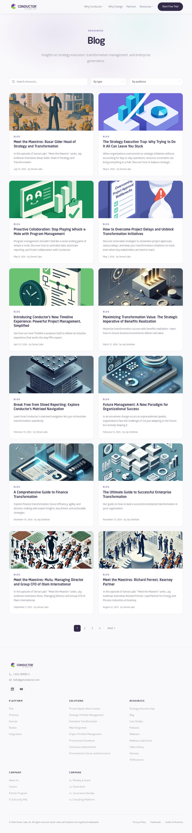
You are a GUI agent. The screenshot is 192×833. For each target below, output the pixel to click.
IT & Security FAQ (18, 799)
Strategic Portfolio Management (86, 715)
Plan (11, 708)
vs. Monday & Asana (80, 780)
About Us (14, 780)
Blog (132, 715)
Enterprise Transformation (83, 721)
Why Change (115, 6)
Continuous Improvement (82, 747)
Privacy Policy (139, 822)
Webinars (135, 734)
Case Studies (136, 721)
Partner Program (18, 793)
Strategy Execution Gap (142, 708)
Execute (13, 721)
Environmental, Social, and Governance (89, 753)
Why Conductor (93, 6)
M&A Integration (78, 727)
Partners (131, 6)
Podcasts (134, 727)
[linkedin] (12, 689)
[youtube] (21, 689)
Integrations (15, 734)
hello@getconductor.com (26, 679)
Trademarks (155, 822)
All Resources (137, 759)
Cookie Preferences (174, 822)
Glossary (134, 753)
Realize (13, 727)
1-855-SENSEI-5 (21, 674)
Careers (13, 786)
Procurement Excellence (82, 740)
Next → (111, 628)
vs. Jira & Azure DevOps (81, 793)
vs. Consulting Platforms (82, 799)
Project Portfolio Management (85, 734)
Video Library (137, 747)
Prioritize (14, 715)
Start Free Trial (170, 6)
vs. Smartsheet (77, 786)
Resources (145, 6)
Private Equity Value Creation (84, 708)
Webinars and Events (141, 740)
